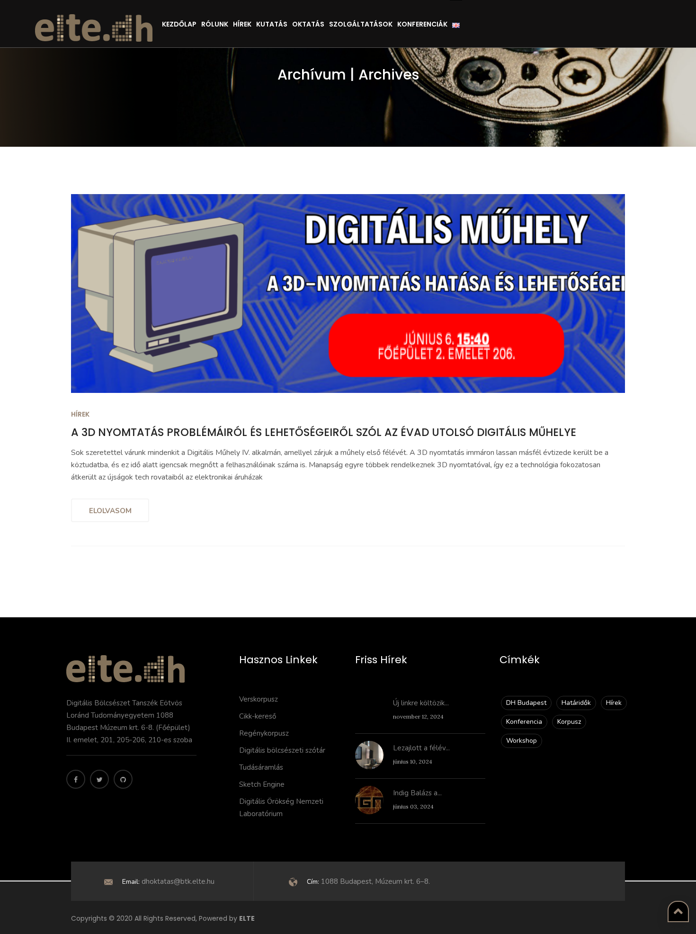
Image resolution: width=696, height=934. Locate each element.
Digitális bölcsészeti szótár (282, 750)
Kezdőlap (179, 24)
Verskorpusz (258, 699)
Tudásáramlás (261, 767)
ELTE (247, 918)
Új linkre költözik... (421, 703)
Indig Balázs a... (417, 793)
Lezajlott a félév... (421, 748)
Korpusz (569, 721)
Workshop (521, 740)
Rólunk (214, 24)
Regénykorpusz (264, 733)
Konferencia (524, 721)
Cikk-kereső (257, 716)
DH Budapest (526, 702)
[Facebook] (75, 779)
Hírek (242, 24)
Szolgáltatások (361, 24)
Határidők (576, 702)
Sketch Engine (262, 784)
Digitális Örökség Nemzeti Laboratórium (281, 807)
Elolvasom (110, 511)
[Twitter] (99, 779)
